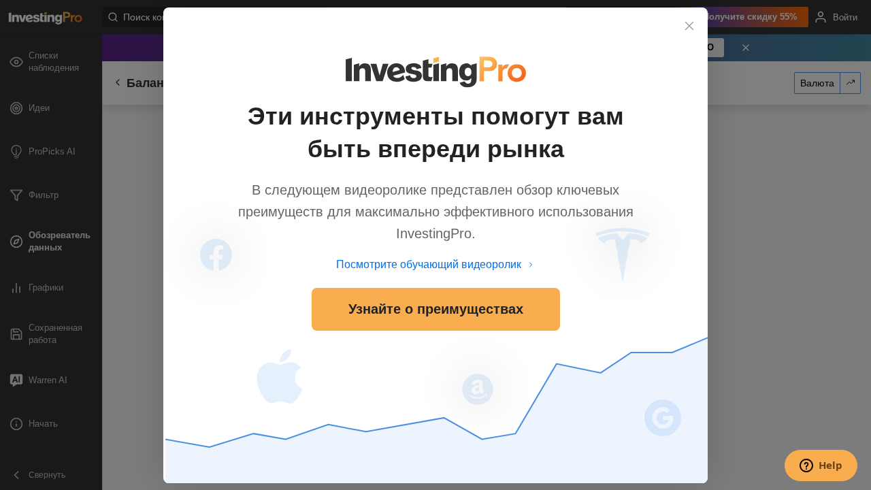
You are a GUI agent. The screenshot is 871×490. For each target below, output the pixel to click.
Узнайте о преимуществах (435, 308)
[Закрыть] (689, 26)
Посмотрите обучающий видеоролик (428, 264)
